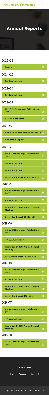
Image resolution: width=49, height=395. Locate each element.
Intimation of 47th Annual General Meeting (22, 287)
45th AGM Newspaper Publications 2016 (22, 343)
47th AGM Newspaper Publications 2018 (22, 271)
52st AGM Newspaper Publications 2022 (22, 110)
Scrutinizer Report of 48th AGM (20, 256)
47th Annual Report (14, 279)
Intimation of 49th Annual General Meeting (22, 208)
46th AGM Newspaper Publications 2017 (22, 310)
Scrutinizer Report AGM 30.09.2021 (22, 177)
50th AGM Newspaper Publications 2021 (22, 155)
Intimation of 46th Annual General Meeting (22, 327)
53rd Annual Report (14, 95)
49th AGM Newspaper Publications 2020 (22, 192)
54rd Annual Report (14, 81)
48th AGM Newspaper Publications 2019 (22, 231)
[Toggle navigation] (42, 4)
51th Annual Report (14, 139)
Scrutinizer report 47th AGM (19, 296)
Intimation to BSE (13, 170)
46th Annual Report (14, 319)
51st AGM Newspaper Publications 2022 (24, 132)
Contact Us (35, 374)
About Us (22, 374)
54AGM (8, 67)
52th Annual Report (14, 118)
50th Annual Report (14, 163)
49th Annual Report (14, 200)
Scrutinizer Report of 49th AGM (20, 217)
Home (12, 374)
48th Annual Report (14, 240)
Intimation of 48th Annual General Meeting (22, 248)
